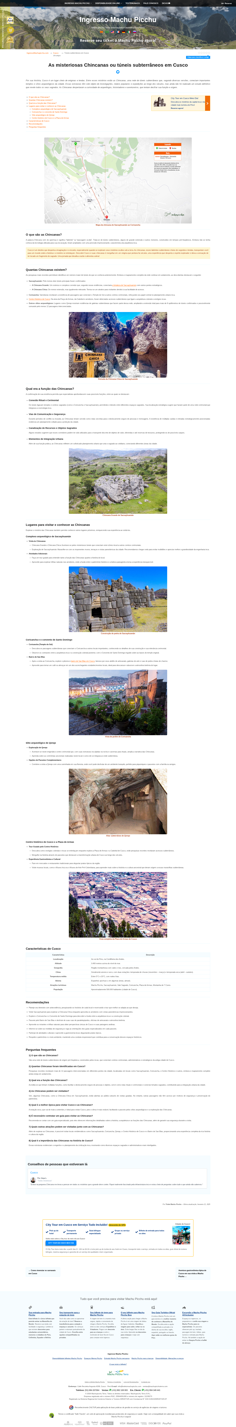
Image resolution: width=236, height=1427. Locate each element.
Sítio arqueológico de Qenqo (43, 115)
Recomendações (36, 124)
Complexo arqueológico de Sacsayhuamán (49, 109)
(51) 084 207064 (92, 1390)
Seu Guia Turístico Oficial (163, 1313)
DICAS (165, 3)
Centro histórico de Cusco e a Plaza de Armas (50, 118)
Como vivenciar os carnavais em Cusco (42, 1271)
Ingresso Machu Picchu (118, 19)
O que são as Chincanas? (39, 97)
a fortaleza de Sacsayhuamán (124, 285)
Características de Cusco (39, 121)
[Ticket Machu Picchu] (113, 32)
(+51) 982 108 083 (120, 1390)
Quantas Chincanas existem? (41, 100)
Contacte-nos (145, 1382)
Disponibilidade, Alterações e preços (169, 1358)
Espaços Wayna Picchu (93, 1358)
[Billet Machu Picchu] (118, 32)
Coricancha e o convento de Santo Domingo (49, 112)
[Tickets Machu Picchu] (124, 32)
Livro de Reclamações (131, 1382)
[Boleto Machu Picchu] (101, 32)
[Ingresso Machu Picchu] (107, 32)
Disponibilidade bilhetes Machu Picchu (67, 1358)
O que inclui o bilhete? (118, 1364)
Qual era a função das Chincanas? (43, 103)
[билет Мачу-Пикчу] (134, 32)
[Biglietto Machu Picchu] (129, 32)
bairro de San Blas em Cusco (83, 661)
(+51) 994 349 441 (152, 1390)
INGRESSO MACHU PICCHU (77, 3)
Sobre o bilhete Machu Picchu (95, 1382)
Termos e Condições (114, 1382)
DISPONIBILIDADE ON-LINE (107, 3)
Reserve (228, 3)
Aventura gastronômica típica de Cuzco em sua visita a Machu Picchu (192, 1273)
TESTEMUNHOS (132, 3)
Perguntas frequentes (37, 127)
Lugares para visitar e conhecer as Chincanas (47, 106)
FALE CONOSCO (150, 3)
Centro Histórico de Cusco (39, 299)
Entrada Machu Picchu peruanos (117, 1358)
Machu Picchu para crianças (143, 1358)
